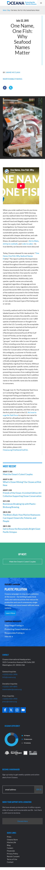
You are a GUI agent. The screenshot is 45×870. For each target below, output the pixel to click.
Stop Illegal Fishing (13, 625)
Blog (8, 10)
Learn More (10, 613)
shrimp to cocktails (10, 244)
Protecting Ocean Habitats (17, 629)
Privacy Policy (12, 853)
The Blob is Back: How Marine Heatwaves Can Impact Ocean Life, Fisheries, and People (21, 517)
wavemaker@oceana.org (12, 689)
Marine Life (11, 842)
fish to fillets (34, 241)
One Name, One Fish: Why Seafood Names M (21, 256)
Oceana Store (12, 839)
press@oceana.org (9, 701)
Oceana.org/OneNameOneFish (15, 450)
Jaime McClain (13, 72)
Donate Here (22, 821)
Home (4, 10)
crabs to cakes (27, 244)
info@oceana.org (9, 677)
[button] (5, 88)
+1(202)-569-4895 (9, 686)
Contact (10, 862)
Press (9, 837)
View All (8, 636)
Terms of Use (12, 859)
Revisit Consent (13, 856)
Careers (10, 848)
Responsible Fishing (12, 79)
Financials (11, 851)
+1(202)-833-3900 (9, 674)
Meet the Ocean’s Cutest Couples (18, 474)
